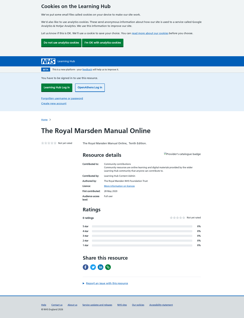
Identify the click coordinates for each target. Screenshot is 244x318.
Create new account (53, 103)
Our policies (138, 304)
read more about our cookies (150, 33)
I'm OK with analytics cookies (103, 42)
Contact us (56, 304)
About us (72, 304)
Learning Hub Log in (57, 87)
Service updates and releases (97, 304)
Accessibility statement (161, 304)
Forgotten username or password (62, 98)
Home (44, 119)
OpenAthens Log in (90, 87)
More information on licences (119, 186)
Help (43, 304)
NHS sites (122, 304)
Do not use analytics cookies (61, 42)
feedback (87, 69)
